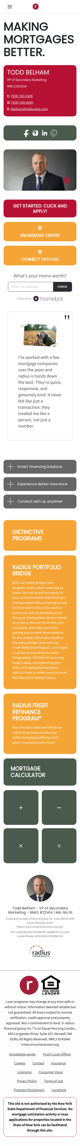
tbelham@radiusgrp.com (29, 109)
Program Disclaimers (29, 1090)
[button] (14, 6)
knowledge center (22, 1054)
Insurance (58, 1063)
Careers (19, 1063)
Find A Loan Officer (57, 1054)
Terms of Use (53, 1081)
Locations (59, 1090)
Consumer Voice (51, 1072)
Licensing (24, 1072)
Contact (38, 1063)
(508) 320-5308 (22, 96)
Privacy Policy (27, 1081)
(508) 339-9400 (22, 102)
